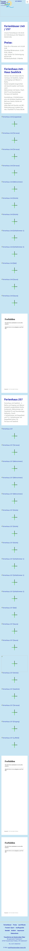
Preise (15, 925)
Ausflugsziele (20, 928)
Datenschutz (14, 933)
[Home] (7, 4)
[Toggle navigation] (27, 2)
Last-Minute (22, 925)
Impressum (20, 930)
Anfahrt (13, 930)
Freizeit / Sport (9, 928)
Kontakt (7, 930)
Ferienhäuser (8, 925)
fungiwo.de (6, 389)
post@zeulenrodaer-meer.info (17, 947)
